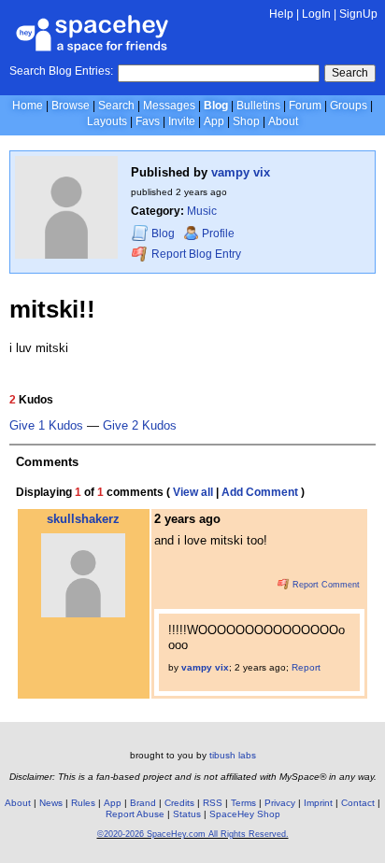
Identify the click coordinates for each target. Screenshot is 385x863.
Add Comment (259, 492)
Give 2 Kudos (140, 425)
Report (306, 667)
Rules (83, 803)
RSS (212, 803)
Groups (348, 105)
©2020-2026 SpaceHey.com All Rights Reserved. (193, 834)
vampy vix (240, 172)
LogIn (316, 14)
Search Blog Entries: (61, 71)
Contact (358, 803)
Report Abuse (135, 814)
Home (27, 105)
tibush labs (232, 755)
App (214, 121)
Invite (181, 121)
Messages (169, 105)
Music (202, 211)
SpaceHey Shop (244, 814)
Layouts (107, 121)
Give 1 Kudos (46, 425)
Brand (143, 803)
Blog (216, 105)
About (283, 121)
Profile (218, 233)
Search (350, 72)
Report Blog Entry (195, 254)
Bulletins (258, 105)
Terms (243, 803)
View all (193, 492)
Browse (70, 105)
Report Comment (325, 584)
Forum (305, 105)
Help (281, 14)
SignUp (358, 14)
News (51, 803)
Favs (147, 121)
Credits (179, 803)
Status (187, 814)
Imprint (318, 803)
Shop (246, 121)
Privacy (279, 803)
